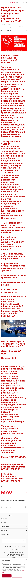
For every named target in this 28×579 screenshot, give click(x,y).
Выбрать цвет (5, 534)
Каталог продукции (7, 515)
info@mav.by (15, 549)
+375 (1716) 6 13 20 (10, 546)
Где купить (4, 518)
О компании (5, 526)
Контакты (4, 530)
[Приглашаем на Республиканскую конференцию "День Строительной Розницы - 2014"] (14, 43)
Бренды (3, 522)
